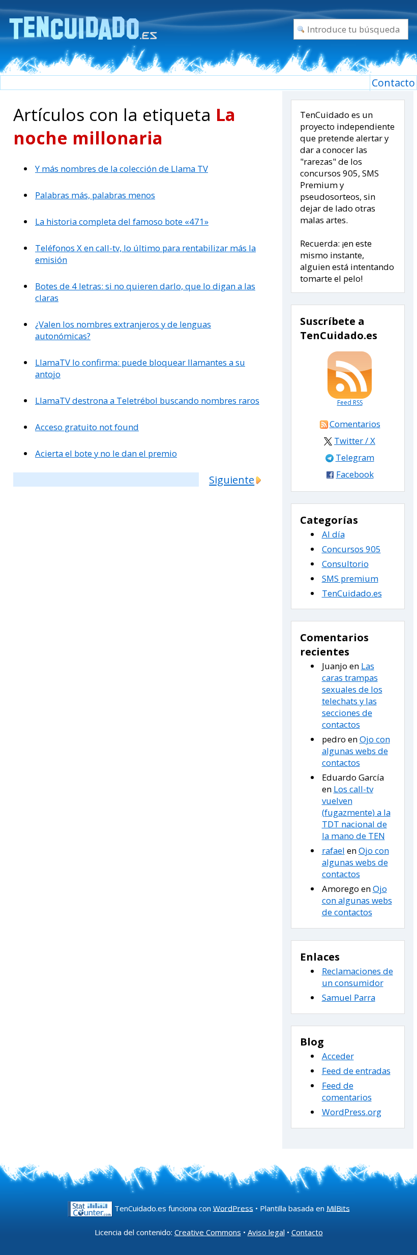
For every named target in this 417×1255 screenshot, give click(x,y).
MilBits (338, 1208)
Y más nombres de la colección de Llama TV (121, 168)
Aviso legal (266, 1232)
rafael (333, 850)
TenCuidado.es (352, 593)
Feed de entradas (356, 1071)
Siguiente (231, 479)
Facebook (355, 474)
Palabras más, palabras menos (95, 195)
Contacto (393, 82)
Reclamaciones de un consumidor (357, 977)
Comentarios (355, 424)
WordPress (233, 1208)
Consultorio (345, 564)
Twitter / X (354, 440)
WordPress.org (351, 1112)
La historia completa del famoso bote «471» (121, 221)
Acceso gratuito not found (87, 427)
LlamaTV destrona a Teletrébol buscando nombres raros (147, 400)
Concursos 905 (351, 549)
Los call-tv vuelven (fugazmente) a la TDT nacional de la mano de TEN (356, 812)
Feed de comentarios (347, 1091)
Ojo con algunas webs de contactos (356, 750)
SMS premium (350, 578)
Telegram (355, 457)
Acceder (338, 1056)
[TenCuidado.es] (82, 21)
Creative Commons (207, 1232)
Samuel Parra (348, 997)
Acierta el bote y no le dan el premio (106, 453)
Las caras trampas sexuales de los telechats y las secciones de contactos (352, 695)
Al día (333, 534)
